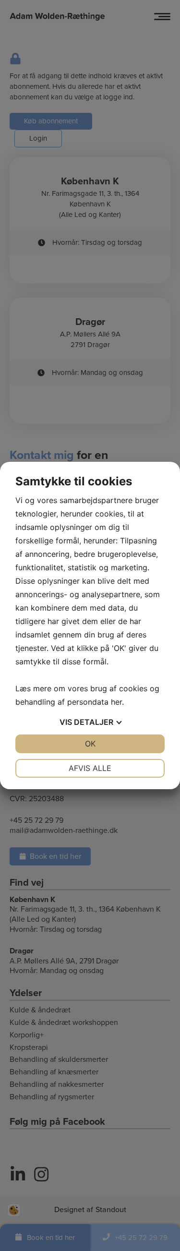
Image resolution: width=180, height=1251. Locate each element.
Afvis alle (90, 768)
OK (90, 743)
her (116, 702)
